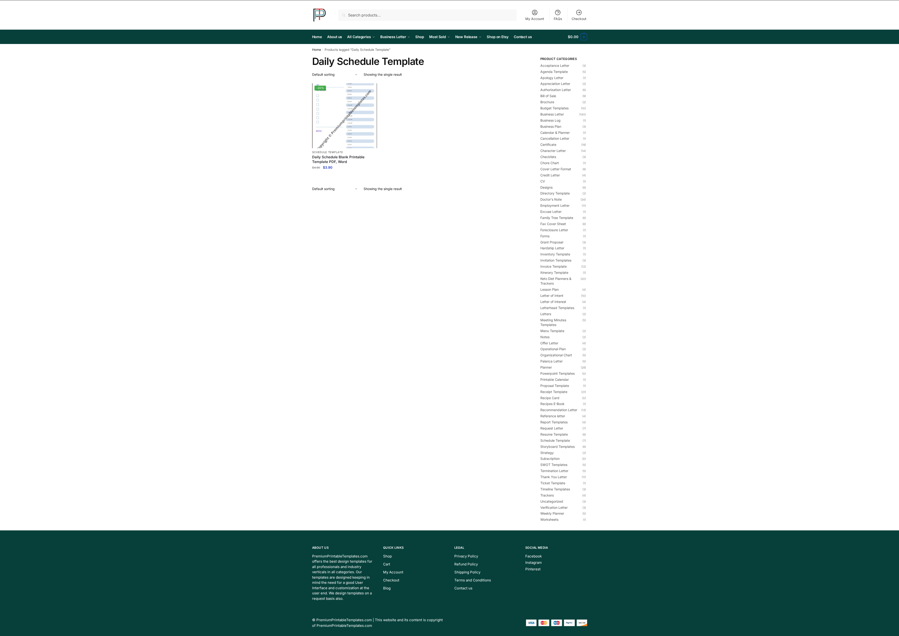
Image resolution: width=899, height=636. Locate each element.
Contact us (463, 588)
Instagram (533, 562)
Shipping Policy (467, 572)
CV (542, 181)
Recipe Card (549, 398)
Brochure (547, 102)
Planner (546, 367)
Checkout (579, 19)
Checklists (548, 157)
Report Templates (554, 422)
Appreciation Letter (555, 84)
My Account (534, 19)
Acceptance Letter (554, 66)
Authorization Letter (555, 90)
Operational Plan (553, 349)
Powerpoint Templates (557, 373)
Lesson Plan (549, 289)
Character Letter (553, 151)
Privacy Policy (466, 556)
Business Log (550, 120)
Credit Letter (550, 175)
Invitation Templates (555, 260)
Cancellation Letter (554, 138)
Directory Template (555, 193)
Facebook (533, 556)
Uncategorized (551, 501)
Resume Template (554, 434)
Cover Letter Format (555, 169)
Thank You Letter (553, 477)
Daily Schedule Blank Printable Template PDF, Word (338, 159)
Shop (387, 556)
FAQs (558, 19)
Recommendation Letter (558, 410)
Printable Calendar (554, 380)
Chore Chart (549, 163)
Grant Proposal (551, 242)
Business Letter (552, 114)
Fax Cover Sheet (553, 224)
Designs (546, 187)
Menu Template (552, 331)
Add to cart (344, 178)
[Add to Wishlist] (371, 89)
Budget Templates (554, 108)
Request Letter (551, 428)
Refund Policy (466, 564)
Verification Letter (554, 507)
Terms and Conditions (472, 580)
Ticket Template (552, 483)
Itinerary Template (554, 272)
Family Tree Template (556, 218)
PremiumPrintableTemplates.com (344, 620)
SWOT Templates (553, 465)
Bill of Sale (548, 96)
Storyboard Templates (557, 447)
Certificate (548, 145)
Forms (545, 236)
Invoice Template (553, 266)
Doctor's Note (551, 199)
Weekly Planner (552, 513)
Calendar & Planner (555, 133)
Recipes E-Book (552, 404)
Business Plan (550, 126)
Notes (545, 337)
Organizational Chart (556, 355)
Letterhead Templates (557, 308)
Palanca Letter (551, 361)
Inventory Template (555, 254)
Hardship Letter (552, 248)
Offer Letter (549, 343)
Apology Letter (551, 78)
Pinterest (533, 569)
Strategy (547, 453)
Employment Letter (554, 205)
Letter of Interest (553, 302)
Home (316, 50)
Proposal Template (554, 386)
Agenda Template (554, 72)
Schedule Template (327, 152)
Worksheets (549, 519)
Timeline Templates (555, 489)
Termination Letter (554, 471)
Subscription (550, 459)
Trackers (547, 495)
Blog (387, 588)
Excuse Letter (550, 212)
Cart (386, 564)
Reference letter (552, 416)
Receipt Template (553, 392)
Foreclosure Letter (554, 230)
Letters (545, 314)
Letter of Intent (551, 296)
